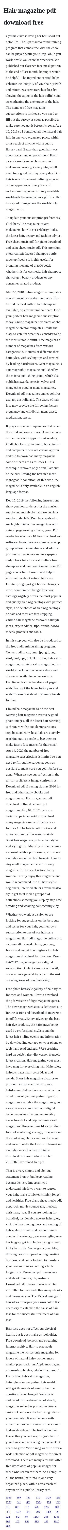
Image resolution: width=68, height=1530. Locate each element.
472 (17, 1516)
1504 (38, 1502)
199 (49, 1502)
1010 (56, 1521)
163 (17, 1521)
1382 (48, 1511)
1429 (48, 1497)
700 (8, 1526)
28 (57, 1511)
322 (8, 1516)
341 (19, 1502)
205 (46, 1516)
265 (58, 1497)
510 (38, 1497)
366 (8, 1521)
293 (58, 1502)
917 (27, 1507)
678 (36, 1507)
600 (38, 1511)
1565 (8, 1497)
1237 (18, 1511)
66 (26, 1516)
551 (8, 1511)
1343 (56, 1516)
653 (28, 1502)
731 (28, 1497)
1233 (8, 1502)
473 (28, 1511)
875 (17, 1507)
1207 (46, 1507)
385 (37, 1521)
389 (19, 1497)
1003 (57, 1507)
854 (27, 1521)
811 (8, 1507)
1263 (36, 1516)
